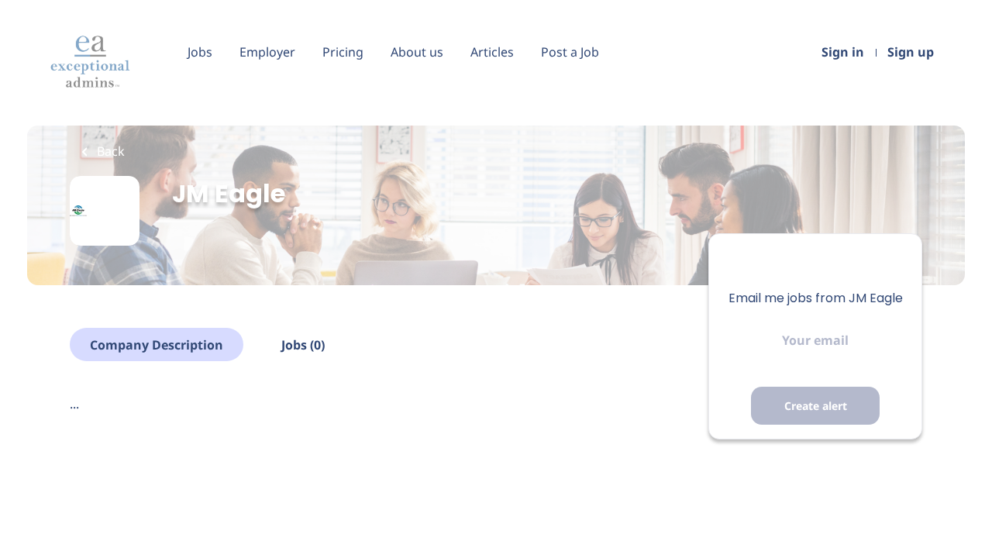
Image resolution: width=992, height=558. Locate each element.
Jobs (200, 52)
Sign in (843, 52)
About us (417, 52)
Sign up (910, 52)
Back (109, 151)
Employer (267, 52)
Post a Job (570, 52)
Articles (492, 52)
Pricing (342, 52)
